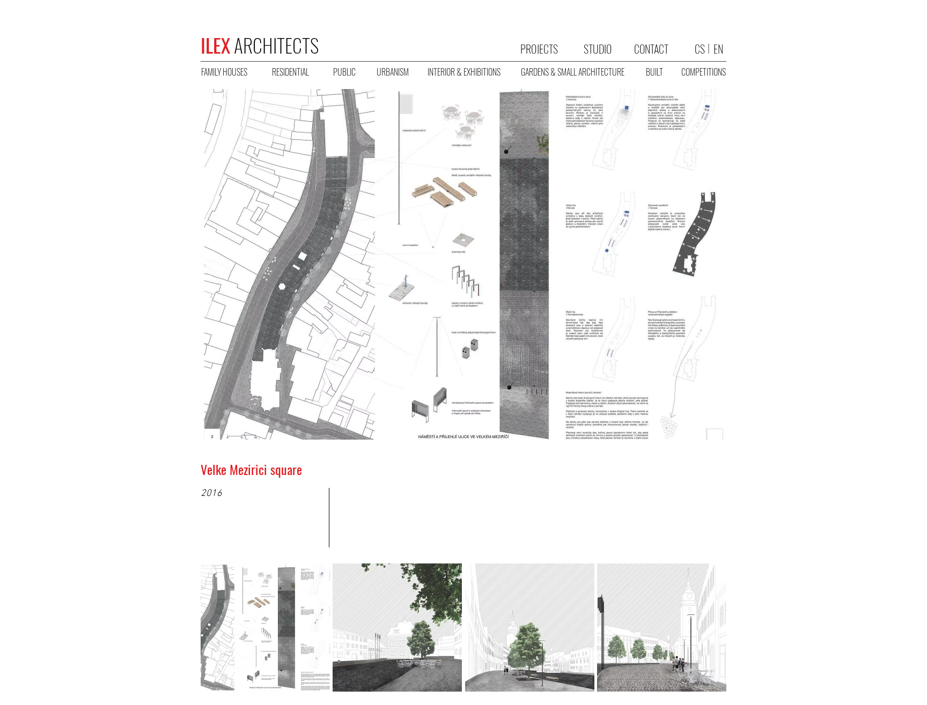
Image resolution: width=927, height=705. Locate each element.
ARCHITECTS (260, 45)
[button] (265, 627)
